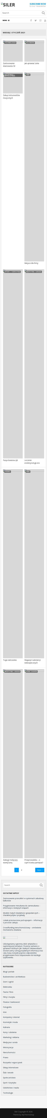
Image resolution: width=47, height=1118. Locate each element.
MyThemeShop (28, 1114)
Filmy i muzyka (9, 997)
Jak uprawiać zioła (31, 63)
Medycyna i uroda (10, 1042)
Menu (5, 20)
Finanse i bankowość (11, 1002)
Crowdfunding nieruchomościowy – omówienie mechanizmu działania (22, 928)
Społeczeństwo (9, 1077)
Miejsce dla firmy (31, 263)
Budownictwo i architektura (14, 977)
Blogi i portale (8, 971)
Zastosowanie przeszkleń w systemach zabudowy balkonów (23, 899)
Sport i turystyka (9, 1082)
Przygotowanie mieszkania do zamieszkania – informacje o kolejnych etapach (21, 906)
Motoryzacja (8, 1047)
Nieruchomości (9, 1052)
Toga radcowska (10, 660)
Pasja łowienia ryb (10, 460)
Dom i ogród (8, 982)
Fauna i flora (8, 992)
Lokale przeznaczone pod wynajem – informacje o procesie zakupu (22, 921)
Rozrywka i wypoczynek (12, 1062)
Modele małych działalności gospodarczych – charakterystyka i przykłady (21, 914)
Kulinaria (6, 1027)
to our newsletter (38, 5)
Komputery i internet (11, 1017)
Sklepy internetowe (10, 1067)
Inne (5, 1012)
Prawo (5, 1057)
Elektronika (7, 987)
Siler (16, 1111)
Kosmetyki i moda (10, 1022)
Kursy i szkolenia (9, 1032)
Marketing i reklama (11, 1037)
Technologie (8, 1093)
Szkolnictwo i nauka (11, 1088)
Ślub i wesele (8, 1072)
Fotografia (7, 1007)
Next (39, 870)
